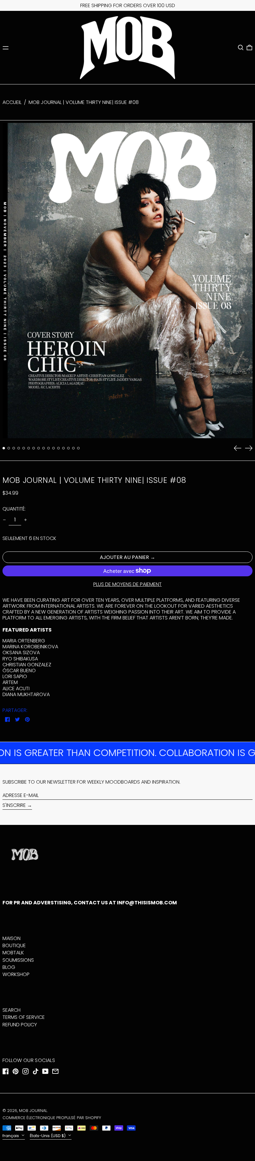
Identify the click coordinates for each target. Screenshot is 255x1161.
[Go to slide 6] (28, 448)
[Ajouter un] (25, 519)
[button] (241, 47)
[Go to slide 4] (18, 448)
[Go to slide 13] (63, 448)
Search (11, 1010)
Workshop (16, 974)
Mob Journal (33, 1110)
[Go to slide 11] (53, 448)
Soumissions (18, 960)
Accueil (11, 102)
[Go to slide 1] (3, 448)
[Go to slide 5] (23, 448)
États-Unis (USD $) (48, 1135)
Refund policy (19, 1024)
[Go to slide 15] (73, 448)
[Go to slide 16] (78, 448)
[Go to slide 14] (68, 448)
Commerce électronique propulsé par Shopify (51, 1117)
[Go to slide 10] (48, 448)
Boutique (14, 945)
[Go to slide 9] (43, 448)
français (11, 1135)
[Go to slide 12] (58, 448)
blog (8, 967)
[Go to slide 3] (13, 448)
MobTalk (13, 952)
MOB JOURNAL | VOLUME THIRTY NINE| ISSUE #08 (84, 102)
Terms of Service (23, 1017)
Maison (11, 938)
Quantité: (14, 508)
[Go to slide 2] (8, 448)
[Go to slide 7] (33, 448)
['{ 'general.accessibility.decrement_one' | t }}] (4, 519)
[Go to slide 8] (38, 448)
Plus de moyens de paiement (127, 584)
